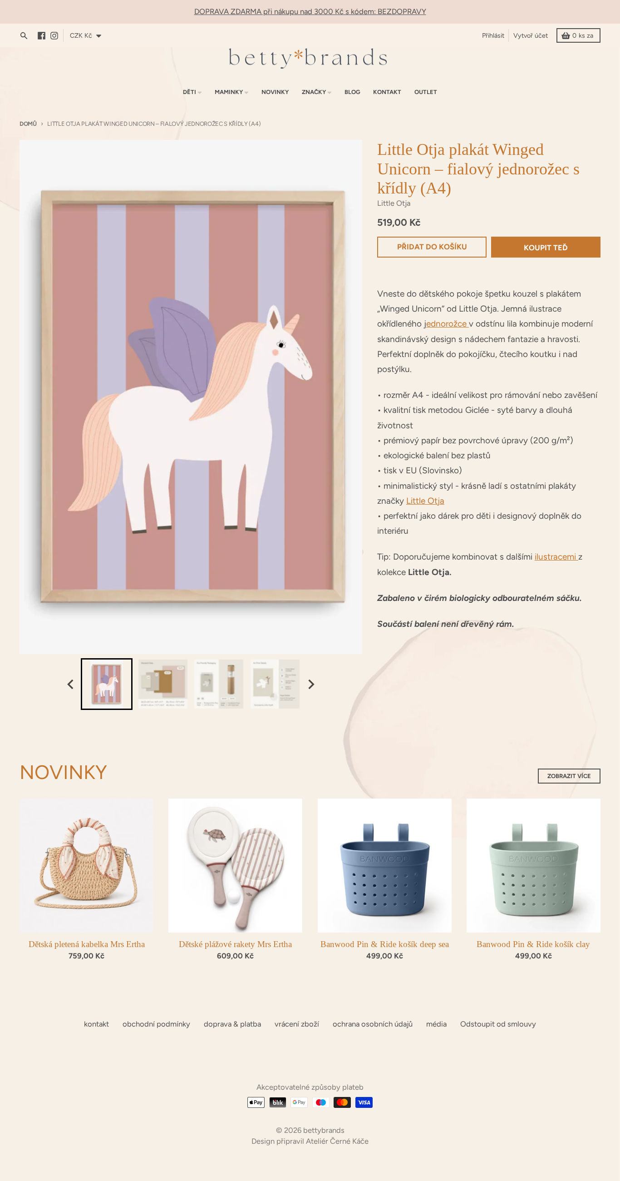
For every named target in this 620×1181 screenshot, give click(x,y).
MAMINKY (229, 92)
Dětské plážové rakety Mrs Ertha (235, 944)
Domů (28, 123)
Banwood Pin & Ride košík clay (533, 944)
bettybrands (323, 1130)
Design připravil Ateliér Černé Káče (310, 1141)
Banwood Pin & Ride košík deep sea (384, 944)
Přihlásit (493, 35)
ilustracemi (556, 556)
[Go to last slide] (71, 684)
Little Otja (425, 501)
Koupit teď (546, 247)
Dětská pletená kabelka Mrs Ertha (87, 944)
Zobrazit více (569, 776)
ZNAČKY (314, 92)
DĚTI (189, 92)
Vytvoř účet (530, 35)
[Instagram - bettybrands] (56, 35)
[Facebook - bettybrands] (43, 35)
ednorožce (447, 323)
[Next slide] (310, 684)
